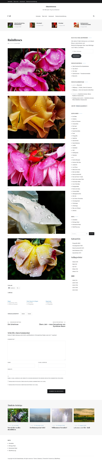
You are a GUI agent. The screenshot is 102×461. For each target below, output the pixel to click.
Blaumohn (74, 76)
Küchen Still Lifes (76, 162)
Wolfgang (74, 87)
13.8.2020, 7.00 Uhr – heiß (82, 428)
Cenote (39, 458)
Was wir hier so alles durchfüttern (14, 428)
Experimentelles (76, 131)
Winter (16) (75, 269)
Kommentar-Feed (76, 224)
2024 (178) (75, 285)
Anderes (74, 119)
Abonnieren (76, 56)
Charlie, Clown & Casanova (85, 87)
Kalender (74, 155)
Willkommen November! (59, 428)
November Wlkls (76, 181)
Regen (9, 301)
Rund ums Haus (76, 188)
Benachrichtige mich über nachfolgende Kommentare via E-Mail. (27, 381)
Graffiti (74, 145)
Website (10, 369)
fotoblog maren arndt (77, 98)
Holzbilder (74, 147)
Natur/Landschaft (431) (78, 248)
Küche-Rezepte (76, 159)
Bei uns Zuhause (76, 121)
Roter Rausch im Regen (32, 301)
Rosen (29, 313)
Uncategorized (76, 201)
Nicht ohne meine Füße (78, 179)
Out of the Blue (76, 184)
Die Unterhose (14, 323)
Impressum (22, 1)
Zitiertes (74, 210)
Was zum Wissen (76, 208)
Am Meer (74, 116)
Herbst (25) (75, 261)
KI (72, 157)
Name (9, 362)
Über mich (16, 1)
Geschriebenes (76, 143)
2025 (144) (75, 282)
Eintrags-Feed (75, 222)
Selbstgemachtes (76, 193)
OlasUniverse (51, 6)
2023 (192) (75, 287)
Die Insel (74, 126)
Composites (75, 123)
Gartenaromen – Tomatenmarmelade (85, 24)
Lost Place (75, 167)
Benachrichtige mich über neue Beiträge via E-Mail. (23, 384)
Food (73, 133)
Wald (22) (74, 264)
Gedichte (74, 138)
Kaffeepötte (75, 152)
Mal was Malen (76, 172)
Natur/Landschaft (76, 174)
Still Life (74, 196)
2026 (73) (74, 280)
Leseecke (74, 164)
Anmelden (74, 219)
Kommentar (11, 339)
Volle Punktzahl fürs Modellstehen (19, 24)
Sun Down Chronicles (77, 198)
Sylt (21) (74, 266)
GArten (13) (75, 271)
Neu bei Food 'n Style (77, 176)
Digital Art (74, 128)
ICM (73, 150)
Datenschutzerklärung (31, 1)
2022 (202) (75, 290)
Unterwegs (75, 203)
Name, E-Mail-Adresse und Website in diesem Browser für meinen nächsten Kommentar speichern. (35, 378)
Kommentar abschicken (56, 391)
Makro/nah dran (76, 169)
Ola (8, 43)
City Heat (60, 23)
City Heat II (39, 23)
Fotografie (74, 135)
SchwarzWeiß (75, 191)
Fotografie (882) (76, 243)
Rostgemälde (75, 186)
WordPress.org (76, 227)
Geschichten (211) (76, 252)
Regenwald (48, 301)
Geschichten (75, 140)
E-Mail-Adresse (42, 362)
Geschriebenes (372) (77, 250)
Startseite (10, 1)
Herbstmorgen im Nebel (37, 428)
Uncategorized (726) (77, 245)
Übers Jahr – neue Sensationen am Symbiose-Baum (52, 324)
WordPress (57, 458)
